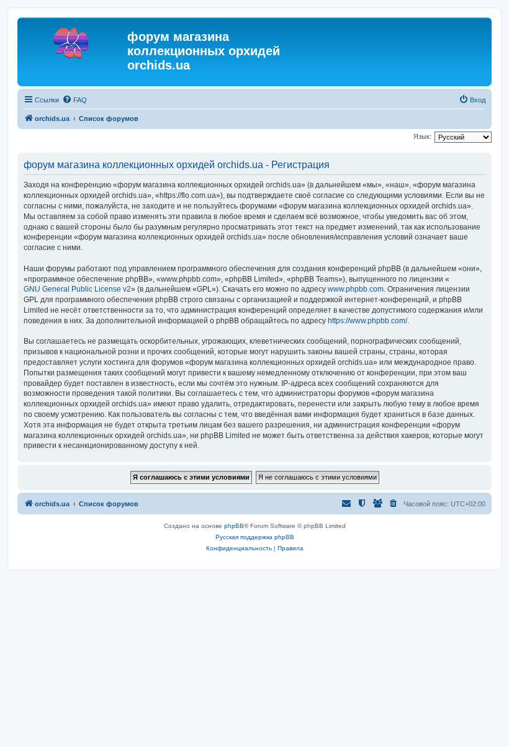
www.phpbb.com (356, 289)
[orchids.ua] (73, 40)
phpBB (234, 525)
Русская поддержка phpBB (254, 537)
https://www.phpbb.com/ (367, 320)
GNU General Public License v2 (77, 289)
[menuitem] (74, 99)
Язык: (422, 136)
